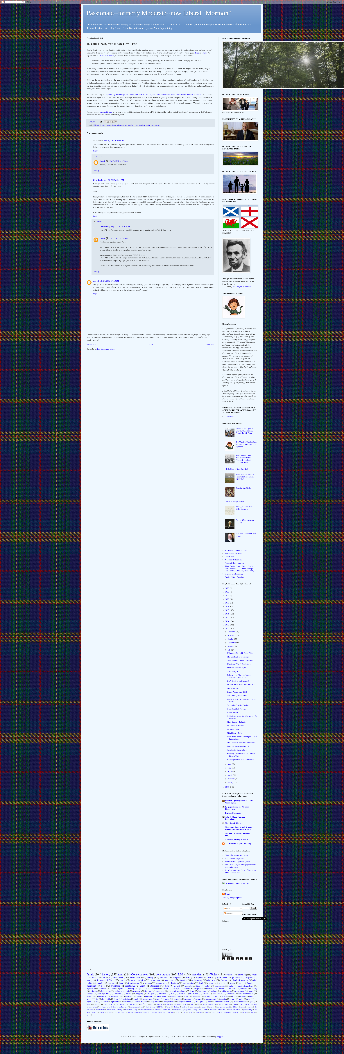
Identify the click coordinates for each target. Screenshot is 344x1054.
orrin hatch (93, 1007)
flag (216, 996)
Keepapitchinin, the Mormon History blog (237, 807)
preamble (177, 999)
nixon (232, 999)
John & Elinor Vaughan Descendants (235, 818)
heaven (165, 988)
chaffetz (176, 1007)
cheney (119, 1009)
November (232, 635)
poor (103, 985)
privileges (245, 1012)
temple (122, 980)
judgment (108, 1004)
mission (129, 993)
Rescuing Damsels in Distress (238, 746)
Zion (198, 986)
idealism (174, 982)
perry (158, 999)
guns (136, 125)
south (136, 999)
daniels (207, 1012)
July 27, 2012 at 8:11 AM (114, 180)
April (230, 771)
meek (249, 1007)
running (188, 999)
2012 (95, 125)
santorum (148, 996)
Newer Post (91, 344)
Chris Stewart (150, 1007)
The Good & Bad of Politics (238, 656)
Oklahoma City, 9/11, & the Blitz (239, 653)
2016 (227, 613)
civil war (211, 980)
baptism (148, 991)
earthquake (177, 1009)
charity (222, 982)
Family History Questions (234, 577)
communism (175, 996)
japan (203, 1007)
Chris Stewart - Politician (236, 722)
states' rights (161, 996)
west (188, 977)
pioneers (236, 977)
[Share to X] (110, 121)
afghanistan (155, 1001)
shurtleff (147, 1012)
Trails (113, 988)
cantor (242, 1007)
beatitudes (199, 1012)
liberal (105, 1001)
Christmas (117, 993)
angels (185, 1004)
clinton (156, 988)
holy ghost (102, 996)
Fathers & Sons (233, 729)
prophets (188, 986)
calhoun (101, 1012)
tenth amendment (146, 1009)
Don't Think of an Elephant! (238, 681)
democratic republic (246, 993)
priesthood (115, 985)
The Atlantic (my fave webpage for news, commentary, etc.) (240, 865)
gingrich (177, 986)
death (201, 982)
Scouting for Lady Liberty (237, 750)
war (210, 977)
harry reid (106, 999)
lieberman (227, 1012)
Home (151, 344)
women (147, 982)
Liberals (94, 991)
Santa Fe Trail (245, 1004)
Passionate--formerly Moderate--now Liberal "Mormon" (159, 12)
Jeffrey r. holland (224, 1004)
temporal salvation (209, 1004)
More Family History (233, 823)
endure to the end (122, 991)
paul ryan (199, 1001)
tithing (235, 1007)
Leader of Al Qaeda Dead (234, 501)
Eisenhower (100, 1009)
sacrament (138, 1012)
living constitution (184, 1001)
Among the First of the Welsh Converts (244, 507)
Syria (183, 1012)
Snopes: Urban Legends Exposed (237, 861)
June (230, 764)
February (231, 778)
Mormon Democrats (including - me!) (238, 834)
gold (251, 1001)
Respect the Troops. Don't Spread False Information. (242, 737)
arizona (254, 1004)
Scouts (250, 982)
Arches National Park (159, 1012)
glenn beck (243, 988)
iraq (97, 1001)
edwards (109, 1012)
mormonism (135, 977)
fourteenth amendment (120, 125)
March (230, 775)
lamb (205, 1009)
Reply (95, 150)
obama (254, 974)
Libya (235, 1004)
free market (193, 993)
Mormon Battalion (222, 1001)
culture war (155, 980)
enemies (182, 993)
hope (121, 982)
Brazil (242, 996)
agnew (94, 1012)
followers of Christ (105, 980)
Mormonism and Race (233, 553)
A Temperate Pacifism (233, 559)
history (106, 974)
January (231, 782)
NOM (177, 1012)
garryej (96, 280)
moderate (128, 996)
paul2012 (236, 1012)
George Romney (106, 111)
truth (234, 996)
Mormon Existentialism (234, 574)
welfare (143, 1004)
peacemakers (147, 999)
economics (160, 982)
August (231, 646)
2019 (227, 602)
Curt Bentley (98, 180)
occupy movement (223, 1007)
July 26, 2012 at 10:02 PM (114, 140)
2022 (227, 591)
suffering (131, 988)
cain (248, 999)
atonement (155, 985)
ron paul (151, 993)
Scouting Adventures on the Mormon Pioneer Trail (241, 754)
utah (94, 977)
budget (207, 986)
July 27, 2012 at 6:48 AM (118, 161)
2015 (227, 617)
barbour (190, 1012)
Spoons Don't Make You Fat (238, 705)
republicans (118, 977)
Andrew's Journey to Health (236, 839)
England (199, 977)
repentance (91, 988)
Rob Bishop (111, 1009)
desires (184, 1007)
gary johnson (194, 1007)
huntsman (162, 993)
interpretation (116, 996)
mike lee (232, 988)
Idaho (241, 999)
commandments (240, 1001)
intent (251, 996)
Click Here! (229, 416)
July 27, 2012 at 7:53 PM (109, 281)
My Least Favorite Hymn (236, 667)
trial (209, 1001)
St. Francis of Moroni (235, 725)
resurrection (239, 991)
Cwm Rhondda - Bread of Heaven (240, 660)
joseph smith (220, 986)
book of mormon (240, 980)
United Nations (141, 1001)
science (198, 999)
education (90, 996)
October (231, 639)
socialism (126, 999)
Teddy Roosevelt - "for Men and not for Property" (242, 717)
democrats (169, 980)
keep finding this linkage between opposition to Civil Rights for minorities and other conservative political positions (153, 94)
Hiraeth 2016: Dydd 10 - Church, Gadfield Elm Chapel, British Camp (245, 430)
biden (192, 1004)
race (152, 125)
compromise (188, 982)
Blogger (220, 1036)
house (116, 999)
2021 (227, 595)
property (115, 1001)
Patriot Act (166, 1009)
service (205, 993)
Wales (214, 974)
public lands (226, 991)
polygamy (139, 993)
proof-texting (247, 1009)
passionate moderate (245, 986)
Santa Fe (159, 1004)
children (163, 977)
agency (111, 982)
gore (213, 1012)
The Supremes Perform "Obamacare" (241, 742)
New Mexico (217, 993)
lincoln (141, 125)
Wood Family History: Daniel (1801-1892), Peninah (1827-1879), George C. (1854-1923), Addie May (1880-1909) (240, 568)
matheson (213, 1009)
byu (140, 988)
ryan (88, 1015)
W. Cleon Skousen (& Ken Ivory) (246, 534)
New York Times (107, 55)
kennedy (211, 1007)
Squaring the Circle (243, 488)
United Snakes (232, 712)
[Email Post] (101, 121)
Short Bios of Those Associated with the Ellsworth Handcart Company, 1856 (243, 458)
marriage (176, 988)
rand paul (132, 1004)
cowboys (90, 993)
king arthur (168, 1001)
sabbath (130, 1012)
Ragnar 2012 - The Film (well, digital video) (241, 700)
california (230, 993)
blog (167, 985)
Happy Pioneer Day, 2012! (237, 692)
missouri (222, 1009)
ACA (172, 993)
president (147, 125)
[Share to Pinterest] (115, 121)
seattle (89, 999)
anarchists (177, 1004)
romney (157, 125)
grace (186, 996)
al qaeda (168, 1004)
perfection (112, 1007)
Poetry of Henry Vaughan (234, 563)
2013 (227, 624)
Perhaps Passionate (233, 813)
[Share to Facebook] (113, 121)
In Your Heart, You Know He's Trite (241, 684)
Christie (170, 1012)
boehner (214, 991)
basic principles (138, 980)
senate (251, 991)
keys (123, 1012)
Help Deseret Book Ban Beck (237, 469)
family (90, 974)
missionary (197, 980)
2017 (227, 610)
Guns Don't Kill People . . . (237, 708)
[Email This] (105, 121)
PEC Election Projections (234, 858)
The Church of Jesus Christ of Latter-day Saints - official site (240, 871)
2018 (227, 606)
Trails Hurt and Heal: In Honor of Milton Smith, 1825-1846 (245, 476)
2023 (227, 588)
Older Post (210, 344)
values (211, 982)
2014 (227, 621)
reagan (253, 1012)
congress (177, 977)
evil (240, 982)
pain (198, 1004)
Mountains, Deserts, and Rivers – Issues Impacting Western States (238, 828)
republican (130, 985)
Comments (230, 913)
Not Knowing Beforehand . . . (238, 695)
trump (89, 980)
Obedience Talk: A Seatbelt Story (240, 664)
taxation (187, 988)
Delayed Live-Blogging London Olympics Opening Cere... (239, 676)
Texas (168, 1007)
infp (136, 1009)
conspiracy (198, 988)
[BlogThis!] (108, 121)
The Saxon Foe (233, 688)
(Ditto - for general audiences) (236, 855)
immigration (133, 982)
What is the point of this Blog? (236, 550)
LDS (181, 974)
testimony (137, 991)
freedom (131, 125)
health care (210, 988)
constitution (163, 974)
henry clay (197, 1009)
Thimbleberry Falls (234, 733)
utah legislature (103, 993)
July (229, 650)
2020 (227, 599)
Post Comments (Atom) (106, 349)
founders (108, 125)
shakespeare (123, 1007)
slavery (254, 988)
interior (221, 988)
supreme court (210, 999)
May (230, 767)
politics (228, 974)
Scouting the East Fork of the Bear (240, 759)
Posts (228, 908)
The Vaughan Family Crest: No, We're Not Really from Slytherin (246, 444)
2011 (227, 787)
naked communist (234, 1009)
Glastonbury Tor (233, 671)
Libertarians (105, 991)
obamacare (160, 991)
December (232, 631)
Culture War (229, 556)
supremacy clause (136, 1007)
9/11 (151, 1004)
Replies (98, 156)
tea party (249, 977)
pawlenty (103, 1007)
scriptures (102, 988)
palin (231, 986)
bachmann (202, 991)
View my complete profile (232, 897)
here (197, 52)
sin (97, 999)
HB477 (157, 1009)
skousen (225, 996)
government (222, 977)
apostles (207, 996)
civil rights (101, 125)
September (232, 642)
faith (120, 974)
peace (121, 988)
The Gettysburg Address (241, 287)
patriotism (91, 985)
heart (192, 991)
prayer (167, 999)
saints (139, 996)
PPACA (160, 1007)
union (142, 985)
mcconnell (120, 1004)
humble (98, 1004)
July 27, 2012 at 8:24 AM (120, 226)
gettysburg (187, 1009)
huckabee (128, 1009)
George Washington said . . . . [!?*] (246, 521)
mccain (223, 999)
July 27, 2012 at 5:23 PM (118, 238)
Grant (102, 161)
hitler (89, 1004)
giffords (117, 1012)
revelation (196, 996)
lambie (219, 1012)
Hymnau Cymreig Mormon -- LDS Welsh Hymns (239, 801)
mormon (242, 974)
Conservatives (139, 974)
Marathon (127, 1001)
